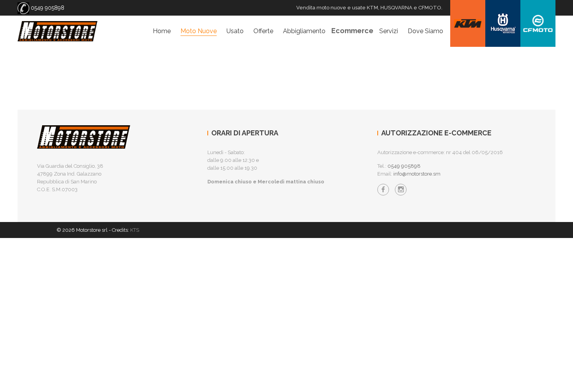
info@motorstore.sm (416, 174)
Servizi (388, 31)
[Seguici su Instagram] (401, 189)
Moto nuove (198, 31)
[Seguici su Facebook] (383, 189)
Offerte (263, 31)
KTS (134, 230)
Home (162, 31)
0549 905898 (46, 8)
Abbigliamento (304, 31)
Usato (235, 31)
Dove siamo (425, 31)
